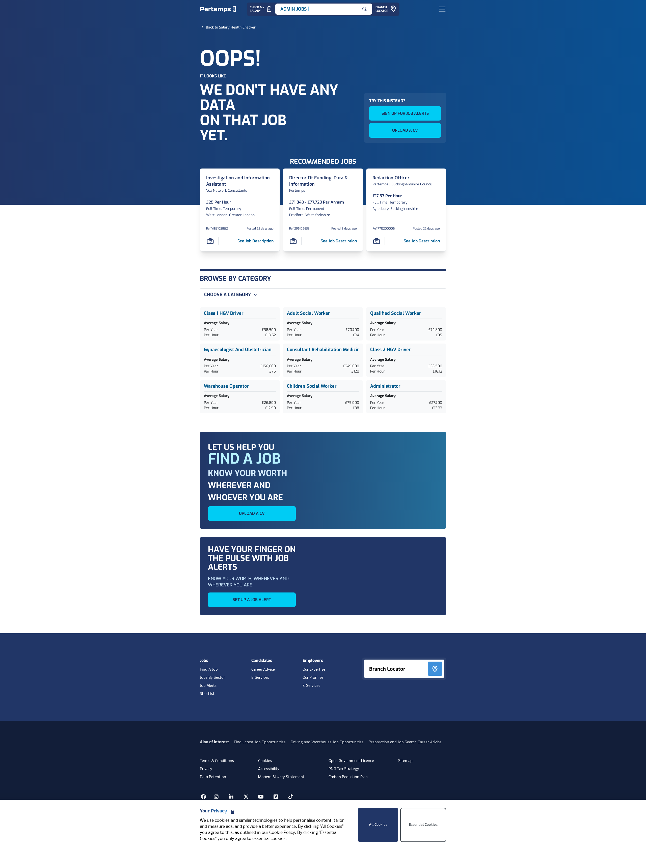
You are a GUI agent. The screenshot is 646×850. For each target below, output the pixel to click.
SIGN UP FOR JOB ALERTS (405, 113)
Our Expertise (314, 670)
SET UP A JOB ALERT (252, 599)
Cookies (265, 761)
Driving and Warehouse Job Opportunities (327, 742)
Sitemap (405, 761)
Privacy (206, 769)
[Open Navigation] (442, 9)
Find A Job (209, 670)
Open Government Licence (351, 761)
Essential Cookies (423, 824)
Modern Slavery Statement (281, 777)
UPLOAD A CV (405, 130)
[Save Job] (210, 241)
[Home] (218, 9)
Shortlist (207, 694)
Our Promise (313, 678)
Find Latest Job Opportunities (260, 742)
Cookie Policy (282, 832)
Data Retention (213, 777)
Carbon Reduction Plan (348, 777)
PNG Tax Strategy (344, 769)
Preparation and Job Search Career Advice (405, 742)
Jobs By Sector (212, 678)
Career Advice (263, 670)
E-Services (260, 678)
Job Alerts (208, 686)
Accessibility (268, 769)
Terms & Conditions (217, 761)
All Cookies (378, 824)
